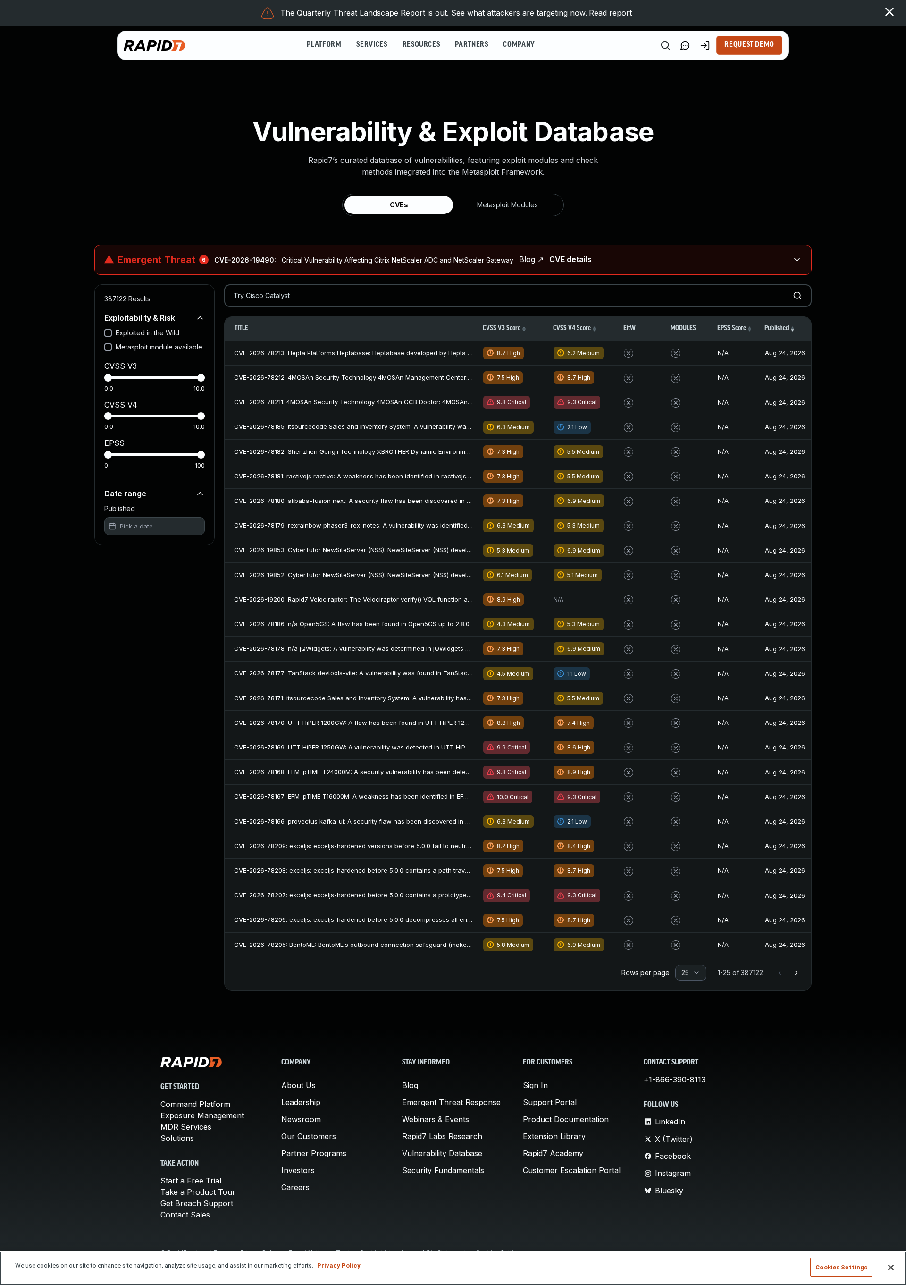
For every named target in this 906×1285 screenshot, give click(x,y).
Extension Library (554, 1136)
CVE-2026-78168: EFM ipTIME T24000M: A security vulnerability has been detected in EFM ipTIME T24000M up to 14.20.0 (412, 771)
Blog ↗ (531, 259)
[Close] (891, 1267)
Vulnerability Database (442, 1153)
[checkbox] (108, 333)
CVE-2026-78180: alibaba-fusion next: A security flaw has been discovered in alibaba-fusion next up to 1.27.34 (398, 500)
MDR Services (185, 1127)
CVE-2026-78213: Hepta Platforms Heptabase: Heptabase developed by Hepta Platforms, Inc (371, 353)
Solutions (177, 1138)
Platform (324, 45)
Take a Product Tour (197, 1192)
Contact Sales (185, 1214)
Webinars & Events (435, 1119)
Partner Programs (313, 1153)
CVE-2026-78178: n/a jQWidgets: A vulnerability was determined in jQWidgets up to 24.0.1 (366, 648)
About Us (298, 1085)
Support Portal (550, 1102)
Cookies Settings (841, 1267)
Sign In (535, 1085)
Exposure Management (202, 1115)
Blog (410, 1085)
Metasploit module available (159, 347)
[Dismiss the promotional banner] (889, 12)
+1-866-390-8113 (674, 1079)
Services (371, 45)
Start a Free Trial (190, 1180)
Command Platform (195, 1104)
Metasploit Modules (507, 205)
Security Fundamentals (443, 1170)
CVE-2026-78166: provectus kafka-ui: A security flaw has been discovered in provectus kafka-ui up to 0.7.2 (394, 821)
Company (519, 45)
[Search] (665, 45)
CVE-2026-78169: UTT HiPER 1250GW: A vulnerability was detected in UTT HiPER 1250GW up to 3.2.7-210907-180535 (407, 747)
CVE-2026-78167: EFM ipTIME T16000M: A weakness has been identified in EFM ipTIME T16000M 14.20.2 (387, 796)
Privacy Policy (339, 1265)
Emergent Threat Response (451, 1102)
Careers (295, 1187)
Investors (298, 1170)
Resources (421, 45)
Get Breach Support (196, 1203)
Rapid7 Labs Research (442, 1136)
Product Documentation (566, 1119)
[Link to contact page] (685, 45)
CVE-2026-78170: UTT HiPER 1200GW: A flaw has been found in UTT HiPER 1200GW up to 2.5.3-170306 (387, 722)
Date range (125, 493)
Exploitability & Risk (139, 318)
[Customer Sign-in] (704, 45)
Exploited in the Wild (147, 333)
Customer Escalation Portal (572, 1170)
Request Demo (749, 45)
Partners (471, 45)
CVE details (570, 259)
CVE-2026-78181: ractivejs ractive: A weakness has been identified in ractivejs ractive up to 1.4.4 (377, 476)
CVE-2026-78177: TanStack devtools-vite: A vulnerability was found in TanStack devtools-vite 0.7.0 (380, 673)
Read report (610, 12)
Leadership (300, 1102)
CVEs (399, 205)
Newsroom (301, 1119)
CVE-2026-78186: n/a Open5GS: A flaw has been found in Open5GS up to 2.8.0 (352, 624)
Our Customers (308, 1136)
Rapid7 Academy (553, 1153)
